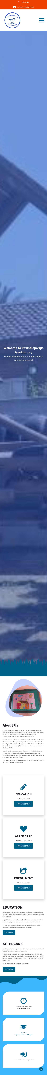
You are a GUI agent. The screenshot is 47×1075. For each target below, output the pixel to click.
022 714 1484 (25, 2)
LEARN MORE (9, 933)
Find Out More (23, 803)
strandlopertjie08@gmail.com (25, 7)
